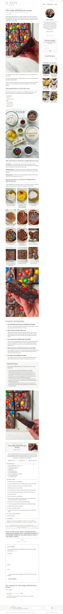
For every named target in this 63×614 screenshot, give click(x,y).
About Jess (14, 612)
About (55, 4)
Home (44, 4)
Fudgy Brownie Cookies (29, 383)
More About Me (50, 31)
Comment (9, 553)
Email (8, 569)
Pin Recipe (23, 460)
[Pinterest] (53, 1)
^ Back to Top (8, 612)
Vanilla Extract (10, 102)
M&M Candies (9, 106)
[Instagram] (51, 1)
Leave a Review (33, 460)
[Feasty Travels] (11, 4)
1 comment (26, 12)
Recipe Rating (10, 550)
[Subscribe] (50, 51)
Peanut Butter (24, 344)
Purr (56, 612)
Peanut (17, 344)
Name (9, 564)
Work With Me (23, 612)
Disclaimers (33, 612)
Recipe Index (50, 4)
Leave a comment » (24, 541)
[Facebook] (50, 1)
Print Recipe (12, 460)
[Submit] (56, 59)
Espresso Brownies (14, 370)
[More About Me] (50, 16)
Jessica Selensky (9, 12)
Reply (21, 593)
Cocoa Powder (10, 103)
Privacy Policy (28, 612)
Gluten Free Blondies (16, 376)
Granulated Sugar (10, 99)
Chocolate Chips (10, 104)
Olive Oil (8, 97)
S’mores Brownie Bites (28, 373)
